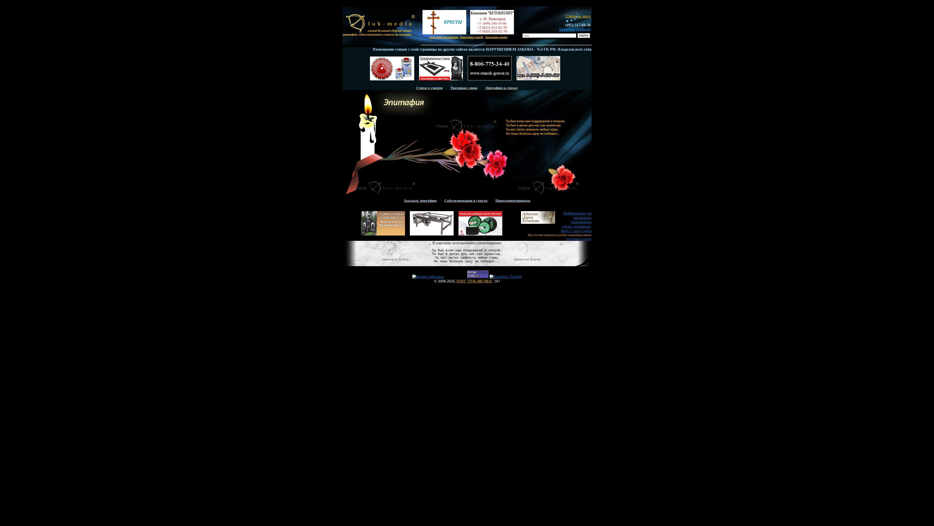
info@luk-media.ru (575, 29)
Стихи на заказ (578, 16)
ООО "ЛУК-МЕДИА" (475, 281)
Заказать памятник (443, 37)
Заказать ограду (472, 37)
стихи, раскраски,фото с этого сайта (576, 222)
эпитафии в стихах (579, 239)
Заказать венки (496, 37)
